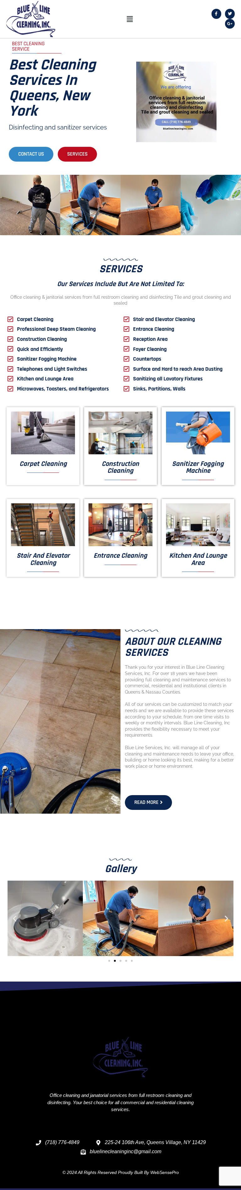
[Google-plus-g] (230, 24)
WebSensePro (164, 1172)
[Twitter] (230, 14)
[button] (129, 19)
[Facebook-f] (216, 14)
